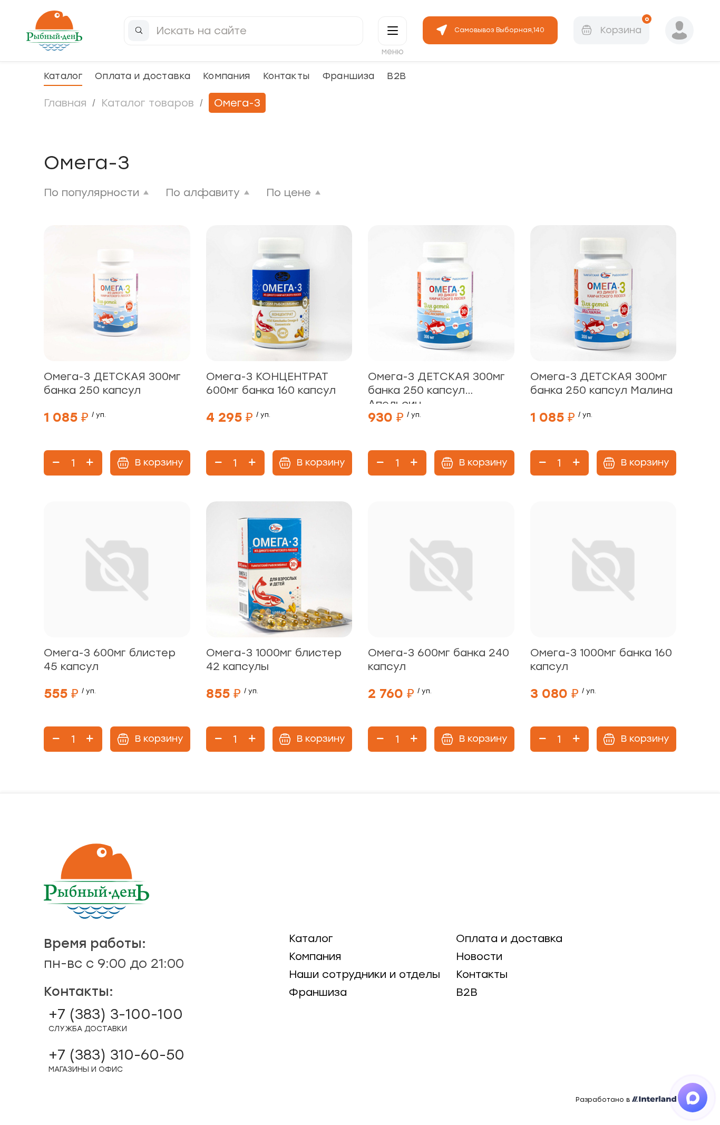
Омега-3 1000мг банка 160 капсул (601, 659)
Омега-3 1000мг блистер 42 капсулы (274, 659)
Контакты (286, 75)
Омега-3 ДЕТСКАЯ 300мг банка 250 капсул (112, 383)
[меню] (392, 30)
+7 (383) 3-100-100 (115, 1019)
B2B (396, 75)
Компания (226, 75)
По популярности (91, 192)
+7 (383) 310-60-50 (116, 1060)
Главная (65, 102)
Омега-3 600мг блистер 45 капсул (110, 659)
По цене (288, 192)
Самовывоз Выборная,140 (499, 30)
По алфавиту (203, 192)
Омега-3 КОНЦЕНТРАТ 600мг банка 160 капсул (271, 383)
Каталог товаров (147, 102)
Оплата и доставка (142, 75)
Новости (479, 956)
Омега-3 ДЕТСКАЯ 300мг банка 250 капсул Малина (601, 383)
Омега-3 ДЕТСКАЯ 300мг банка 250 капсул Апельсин (436, 387)
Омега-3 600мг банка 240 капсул (438, 659)
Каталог (63, 75)
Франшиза (348, 75)
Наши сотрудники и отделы (364, 974)
